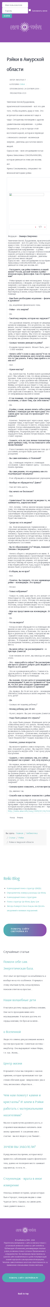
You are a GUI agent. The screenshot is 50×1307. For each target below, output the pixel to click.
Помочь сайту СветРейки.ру (20, 930)
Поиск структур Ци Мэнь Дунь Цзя (23, 901)
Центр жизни (12, 1063)
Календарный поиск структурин (22, 897)
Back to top (23, 1293)
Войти (7, 16)
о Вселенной (12, 1032)
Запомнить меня (39, 10)
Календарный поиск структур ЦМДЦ (24, 888)
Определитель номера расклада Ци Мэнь (26, 892)
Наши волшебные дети (19, 1000)
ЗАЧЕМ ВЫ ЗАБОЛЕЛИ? (19, 1147)
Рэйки (22, 84)
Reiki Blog (11, 878)
